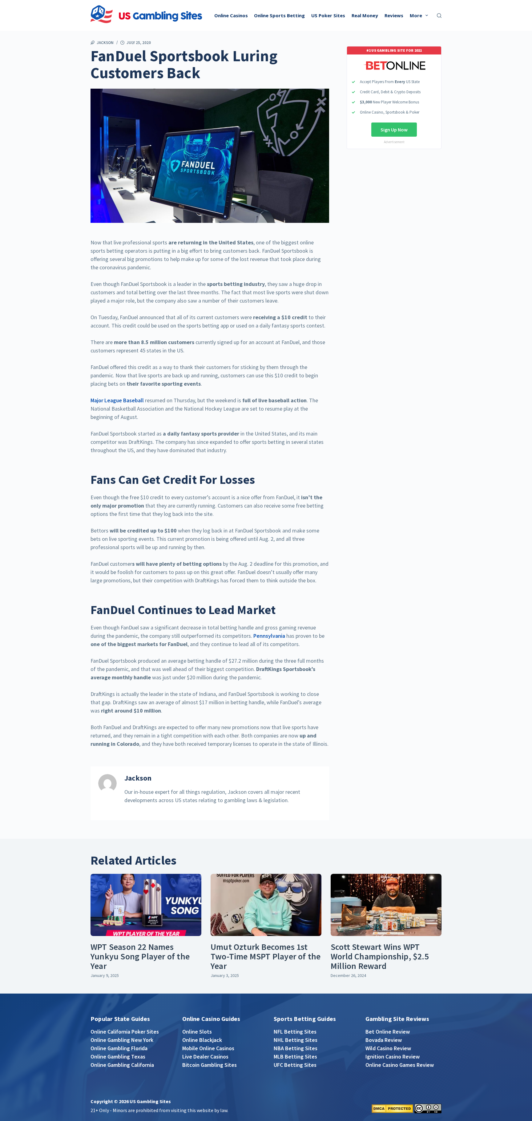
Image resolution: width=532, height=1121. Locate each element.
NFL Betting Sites (295, 1031)
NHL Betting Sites (295, 1039)
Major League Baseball (117, 400)
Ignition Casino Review (392, 1056)
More (416, 15)
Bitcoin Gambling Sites (209, 1064)
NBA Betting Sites (295, 1048)
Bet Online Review (387, 1031)
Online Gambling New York (122, 1039)
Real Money (365, 15)
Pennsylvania (269, 635)
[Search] (439, 15)
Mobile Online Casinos (208, 1048)
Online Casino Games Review (399, 1064)
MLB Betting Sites (295, 1056)
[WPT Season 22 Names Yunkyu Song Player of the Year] (146, 905)
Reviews (394, 15)
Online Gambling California (122, 1064)
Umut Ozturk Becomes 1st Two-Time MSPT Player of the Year (265, 956)
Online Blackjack (202, 1039)
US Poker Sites (328, 15)
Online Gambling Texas (118, 1056)
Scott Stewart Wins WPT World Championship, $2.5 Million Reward (380, 956)
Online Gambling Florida (119, 1048)
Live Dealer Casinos (205, 1056)
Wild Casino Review (388, 1048)
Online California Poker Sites (125, 1031)
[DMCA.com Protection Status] (392, 1107)
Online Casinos (231, 15)
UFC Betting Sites (295, 1064)
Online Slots (197, 1031)
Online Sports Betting (279, 15)
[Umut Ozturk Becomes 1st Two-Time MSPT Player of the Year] (266, 905)
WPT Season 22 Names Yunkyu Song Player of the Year (140, 956)
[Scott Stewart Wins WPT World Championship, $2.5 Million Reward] (386, 905)
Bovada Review (383, 1039)
